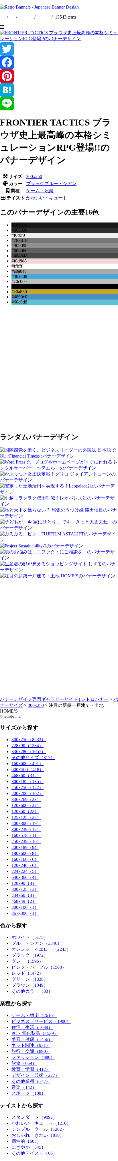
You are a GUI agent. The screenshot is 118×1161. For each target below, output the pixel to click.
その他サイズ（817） (33, 757)
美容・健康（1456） (32, 1039)
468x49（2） (24, 901)
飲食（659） (24, 1063)
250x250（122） (27, 787)
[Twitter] (59, 49)
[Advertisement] (59, 368)
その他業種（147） (30, 1081)
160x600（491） (27, 763)
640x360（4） (25, 877)
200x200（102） (27, 793)
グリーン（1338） (29, 979)
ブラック (35, 183)
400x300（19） (26, 823)
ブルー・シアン (60, 183)
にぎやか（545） (28, 1147)
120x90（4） (24, 883)
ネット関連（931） (30, 1045)
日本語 (43, 17)
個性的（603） (26, 1141)
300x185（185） (27, 781)
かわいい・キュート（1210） (41, 1123)
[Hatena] (59, 90)
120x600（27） (26, 805)
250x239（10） (26, 841)
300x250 (34, 176)
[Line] (59, 103)
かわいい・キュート (46, 197)
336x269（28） (26, 799)
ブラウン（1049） (29, 985)
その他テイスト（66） (34, 1153)
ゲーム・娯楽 (40, 190)
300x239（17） (26, 829)
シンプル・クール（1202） (38, 1129)
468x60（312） (26, 775)
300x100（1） (25, 907)
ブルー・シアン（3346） (36, 943)
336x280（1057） (28, 751)
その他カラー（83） (32, 991)
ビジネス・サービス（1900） (41, 1021)
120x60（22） (25, 811)
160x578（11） (26, 835)
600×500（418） (27, 769)
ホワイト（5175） (29, 937)
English (26, 17)
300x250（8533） (28, 739)
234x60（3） (24, 895)
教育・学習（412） (30, 1069)
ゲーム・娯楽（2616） (34, 1015)
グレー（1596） (27, 961)
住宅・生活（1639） (32, 1027)
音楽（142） (24, 1087)
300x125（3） (25, 889)
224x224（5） (25, 871)
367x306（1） (25, 913)
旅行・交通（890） (30, 1051)
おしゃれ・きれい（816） (37, 1135)
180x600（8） (25, 853)
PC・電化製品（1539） (34, 1033)
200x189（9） (25, 847)
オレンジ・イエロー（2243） (41, 949)
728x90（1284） (27, 745)
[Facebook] (59, 62)
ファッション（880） (33, 1057)
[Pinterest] (59, 76)
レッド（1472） (27, 973)
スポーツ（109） (28, 1093)
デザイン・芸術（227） (35, 1075)
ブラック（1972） (29, 955)
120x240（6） (25, 865)
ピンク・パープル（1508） (38, 967)
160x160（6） (25, 859)
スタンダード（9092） (34, 1117)
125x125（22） (26, 817)
